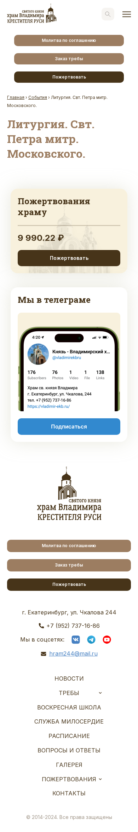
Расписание (69, 735)
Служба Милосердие (69, 721)
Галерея (69, 764)
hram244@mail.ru (73, 653)
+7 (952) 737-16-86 (73, 625)
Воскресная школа (69, 707)
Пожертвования (69, 779)
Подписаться (69, 426)
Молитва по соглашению (69, 40)
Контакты (69, 793)
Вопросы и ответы (69, 750)
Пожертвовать (69, 77)
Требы (69, 692)
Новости (69, 678)
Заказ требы (69, 58)
